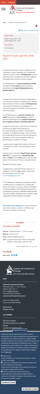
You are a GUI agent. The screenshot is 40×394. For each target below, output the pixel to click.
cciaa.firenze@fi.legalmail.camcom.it (14, 296)
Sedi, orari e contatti (9, 320)
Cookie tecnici (7, 356)
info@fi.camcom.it (12, 291)
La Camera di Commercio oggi (12, 328)
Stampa (5, 325)
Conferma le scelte (8, 382)
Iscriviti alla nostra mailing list (12, 205)
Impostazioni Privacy (20, 330)
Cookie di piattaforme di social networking (16, 371)
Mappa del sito (7, 307)
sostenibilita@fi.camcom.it (12, 175)
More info (8, 352)
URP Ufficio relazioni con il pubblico (14, 323)
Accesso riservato (8, 309)
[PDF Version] (36, 26)
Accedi (3, 2)
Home (4, 22)
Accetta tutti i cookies (30, 389)
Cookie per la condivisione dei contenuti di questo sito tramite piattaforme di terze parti (18, 363)
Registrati (11, 2)
